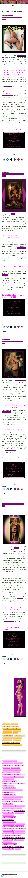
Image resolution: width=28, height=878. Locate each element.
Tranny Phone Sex (7, 799)
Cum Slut (16, 548)
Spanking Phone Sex (19, 839)
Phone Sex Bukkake (9, 621)
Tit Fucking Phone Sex (19, 846)
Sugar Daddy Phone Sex (8, 812)
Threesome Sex (18, 796)
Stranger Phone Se (17, 808)
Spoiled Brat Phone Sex (8, 765)
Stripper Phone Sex (19, 763)
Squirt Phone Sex (15, 767)
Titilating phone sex (19, 812)
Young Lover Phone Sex (9, 794)
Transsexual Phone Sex (8, 810)
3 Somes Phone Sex (7, 726)
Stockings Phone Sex (20, 828)
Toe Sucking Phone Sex (18, 776)
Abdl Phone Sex (15, 726)
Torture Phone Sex (7, 808)
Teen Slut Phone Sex (9, 821)
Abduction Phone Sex (7, 728)
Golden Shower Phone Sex (9, 792)
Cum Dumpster (8, 86)
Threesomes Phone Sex (8, 785)
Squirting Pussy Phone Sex (19, 774)
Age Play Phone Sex (15, 742)
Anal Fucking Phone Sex (17, 744)
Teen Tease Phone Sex (10, 760)
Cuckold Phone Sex (20, 380)
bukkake (13, 214)
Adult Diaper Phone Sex (8, 740)
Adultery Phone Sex (17, 740)
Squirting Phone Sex (16, 769)
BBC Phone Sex (6, 412)
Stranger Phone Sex (8, 839)
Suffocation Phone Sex (20, 830)
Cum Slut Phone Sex (7, 95)
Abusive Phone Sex (16, 728)
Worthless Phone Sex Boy (9, 817)
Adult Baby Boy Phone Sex (8, 735)
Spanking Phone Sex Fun (9, 819)
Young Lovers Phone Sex (9, 805)
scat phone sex (21, 248)
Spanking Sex (7, 767)
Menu (14, 5)
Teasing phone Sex (7, 783)
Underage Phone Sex (20, 810)
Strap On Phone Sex (19, 765)
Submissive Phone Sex (8, 828)
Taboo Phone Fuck (10, 781)
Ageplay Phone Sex (7, 744)
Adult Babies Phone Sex (8, 733)
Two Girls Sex (7, 801)
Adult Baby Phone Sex (7, 737)
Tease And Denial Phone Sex (11, 772)
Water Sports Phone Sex (8, 796)
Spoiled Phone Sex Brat (8, 846)
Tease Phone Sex (19, 783)
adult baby (16, 733)
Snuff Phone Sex (17, 799)
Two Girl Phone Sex (20, 826)
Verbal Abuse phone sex (8, 830)
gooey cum (20, 598)
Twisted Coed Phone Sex (8, 837)
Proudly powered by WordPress (9, 874)
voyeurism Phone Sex (8, 776)
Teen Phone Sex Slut (9, 787)
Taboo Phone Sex (10, 844)
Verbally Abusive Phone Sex (9, 823)
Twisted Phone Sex (8, 763)
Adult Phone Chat (6, 742)
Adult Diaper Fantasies (17, 737)
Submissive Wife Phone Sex (17, 801)
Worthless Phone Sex (8, 826)
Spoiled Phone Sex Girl (8, 803)
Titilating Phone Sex (7, 774)
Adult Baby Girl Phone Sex (19, 735)
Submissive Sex (17, 835)
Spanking (18, 848)
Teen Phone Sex (8, 848)
